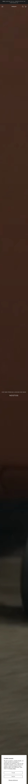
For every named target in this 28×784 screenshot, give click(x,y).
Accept (13, 772)
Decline (13, 776)
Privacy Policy (12, 768)
